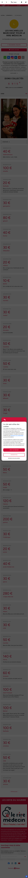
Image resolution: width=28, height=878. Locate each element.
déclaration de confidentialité (17, 435)
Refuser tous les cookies (14, 458)
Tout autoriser (14, 450)
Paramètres (14, 454)
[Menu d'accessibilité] (26, 876)
